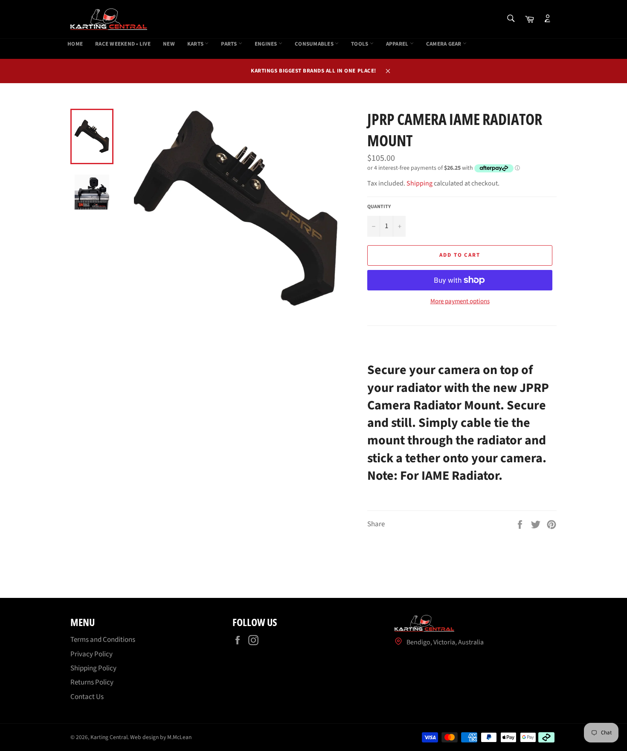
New (169, 44)
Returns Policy (91, 682)
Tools (360, 44)
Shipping (419, 183)
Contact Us (87, 697)
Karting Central (109, 737)
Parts (229, 44)
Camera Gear (444, 44)
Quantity (379, 206)
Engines (267, 44)
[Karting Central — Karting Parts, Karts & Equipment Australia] (108, 19)
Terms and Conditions (102, 640)
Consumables (315, 44)
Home (75, 44)
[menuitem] (75, 44)
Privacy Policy (91, 654)
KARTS (196, 44)
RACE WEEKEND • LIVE (123, 44)
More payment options (460, 301)
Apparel (398, 44)
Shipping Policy (93, 668)
